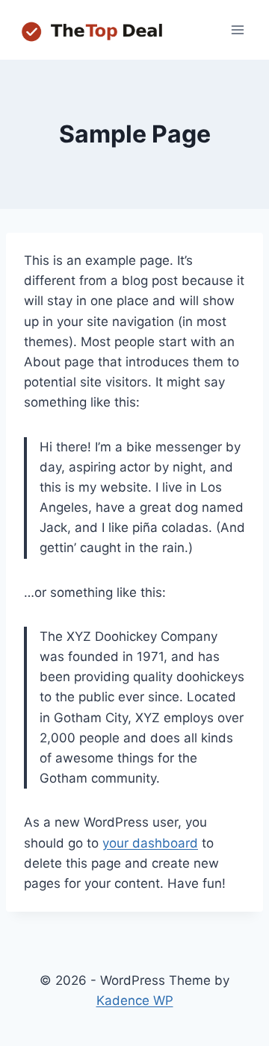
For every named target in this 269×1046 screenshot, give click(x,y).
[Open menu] (237, 29)
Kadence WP (134, 1000)
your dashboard (150, 843)
